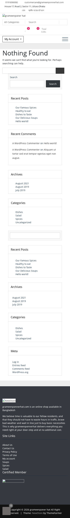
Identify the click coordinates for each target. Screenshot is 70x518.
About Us (7, 444)
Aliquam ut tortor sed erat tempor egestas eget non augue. (34, 153)
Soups (5, 462)
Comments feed (21, 368)
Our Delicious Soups (26, 117)
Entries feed (19, 365)
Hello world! (21, 121)
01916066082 (11, 2)
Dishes (19, 212)
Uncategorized (23, 222)
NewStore (37, 513)
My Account (12, 39)
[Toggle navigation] (65, 39)
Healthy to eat (23, 111)
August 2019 (22, 186)
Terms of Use (9, 455)
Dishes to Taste (23, 114)
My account (8, 458)
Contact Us (8, 448)
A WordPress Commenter (26, 143)
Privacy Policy (9, 451)
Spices (18, 218)
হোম (23, 10)
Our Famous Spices (25, 107)
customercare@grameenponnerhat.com (44, 2)
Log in (15, 361)
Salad (18, 215)
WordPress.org (20, 372)
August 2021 (22, 183)
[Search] (60, 71)
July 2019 (20, 190)
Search (13, 77)
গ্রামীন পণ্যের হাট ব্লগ (36, 10)
